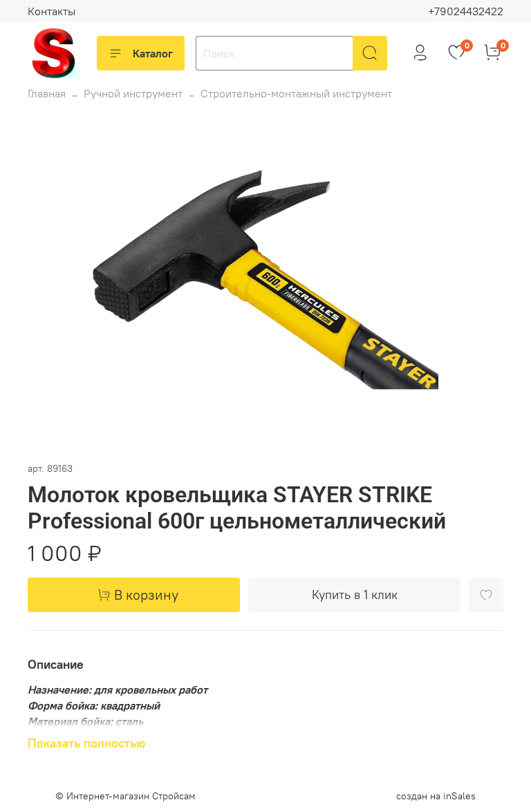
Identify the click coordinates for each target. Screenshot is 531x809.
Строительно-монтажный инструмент (296, 93)
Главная (47, 93)
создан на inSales (436, 796)
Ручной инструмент (133, 93)
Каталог (153, 53)
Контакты (51, 11)
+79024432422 (465, 11)
